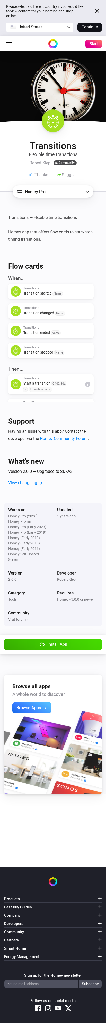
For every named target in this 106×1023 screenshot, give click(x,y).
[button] (39, 27)
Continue (90, 27)
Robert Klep (66, 579)
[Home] (53, 43)
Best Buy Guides (18, 907)
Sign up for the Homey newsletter (53, 975)
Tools (12, 599)
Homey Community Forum (64, 438)
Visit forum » (18, 619)
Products (12, 898)
